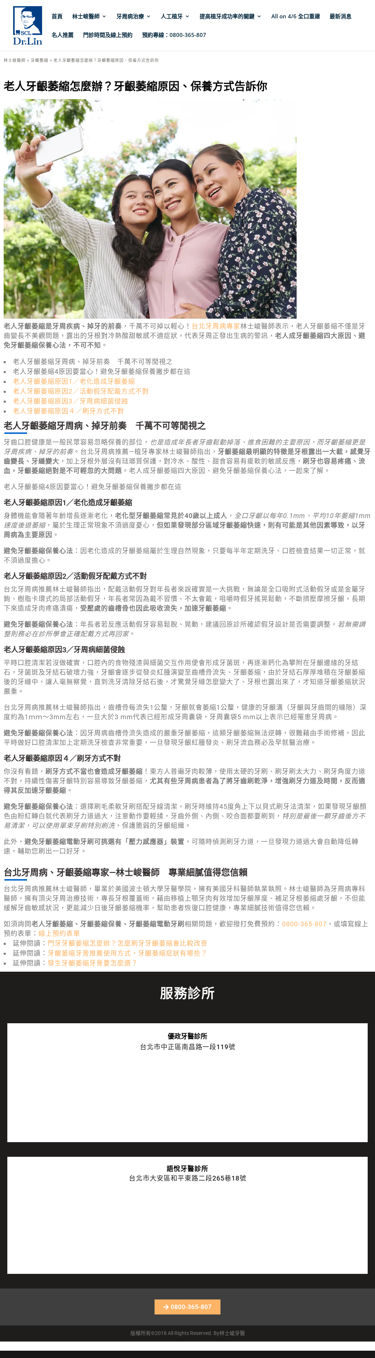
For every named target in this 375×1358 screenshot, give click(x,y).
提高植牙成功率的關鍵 (227, 17)
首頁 (57, 17)
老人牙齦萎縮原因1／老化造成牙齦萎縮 (74, 381)
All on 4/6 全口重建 (295, 17)
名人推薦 (63, 35)
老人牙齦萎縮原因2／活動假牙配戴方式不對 (81, 391)
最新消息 (341, 17)
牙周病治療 (130, 17)
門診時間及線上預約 (108, 35)
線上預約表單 (59, 933)
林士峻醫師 (86, 17)
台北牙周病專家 (216, 326)
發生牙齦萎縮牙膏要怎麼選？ (93, 963)
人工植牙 (172, 17)
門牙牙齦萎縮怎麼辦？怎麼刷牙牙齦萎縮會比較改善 (128, 943)
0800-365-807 (304, 924)
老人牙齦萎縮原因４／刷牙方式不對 (68, 411)
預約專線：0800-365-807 (174, 35)
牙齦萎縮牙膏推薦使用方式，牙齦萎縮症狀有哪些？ (128, 953)
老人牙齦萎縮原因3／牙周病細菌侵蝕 (70, 401)
